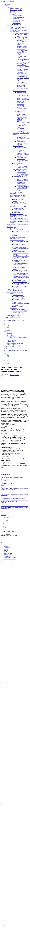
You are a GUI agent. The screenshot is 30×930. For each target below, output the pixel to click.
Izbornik (6, 5)
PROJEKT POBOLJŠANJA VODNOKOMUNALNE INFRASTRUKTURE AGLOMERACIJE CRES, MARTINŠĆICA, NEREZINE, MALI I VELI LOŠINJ (23, 125)
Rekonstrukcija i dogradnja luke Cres (22, 49)
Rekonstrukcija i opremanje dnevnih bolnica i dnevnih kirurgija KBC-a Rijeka (22, 173)
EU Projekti (7, 551)
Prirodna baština (17, 190)
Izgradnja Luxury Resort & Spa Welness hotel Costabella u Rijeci (21, 257)
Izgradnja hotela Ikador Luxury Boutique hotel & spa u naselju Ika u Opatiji (21, 277)
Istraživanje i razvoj (18, 146)
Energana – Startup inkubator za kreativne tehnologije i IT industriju (22, 149)
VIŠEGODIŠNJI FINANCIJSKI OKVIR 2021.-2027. (18, 28)
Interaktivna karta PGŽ (13, 315)
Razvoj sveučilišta (18, 163)
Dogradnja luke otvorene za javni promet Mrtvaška (23, 43)
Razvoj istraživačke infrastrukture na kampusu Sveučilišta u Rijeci (22, 160)
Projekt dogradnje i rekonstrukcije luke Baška (21, 56)
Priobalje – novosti (18, 295)
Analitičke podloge (18, 212)
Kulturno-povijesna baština (20, 176)
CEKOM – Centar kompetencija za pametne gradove (23, 154)
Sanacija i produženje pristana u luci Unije (22, 46)
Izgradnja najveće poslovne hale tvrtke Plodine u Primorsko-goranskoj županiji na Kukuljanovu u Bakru (20, 272)
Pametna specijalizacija (16, 290)
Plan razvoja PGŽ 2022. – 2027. (18, 206)
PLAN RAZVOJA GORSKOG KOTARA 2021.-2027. (18, 216)
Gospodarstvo (16, 23)
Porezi (15, 235)
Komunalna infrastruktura (19, 91)
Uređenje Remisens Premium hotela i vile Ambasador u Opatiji (20, 267)
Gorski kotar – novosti (19, 309)
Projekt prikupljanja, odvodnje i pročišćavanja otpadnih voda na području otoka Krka (23, 100)
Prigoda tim (7, 547)
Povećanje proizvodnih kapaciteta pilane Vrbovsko (20, 281)
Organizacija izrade (18, 199)
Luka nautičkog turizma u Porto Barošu (19, 245)
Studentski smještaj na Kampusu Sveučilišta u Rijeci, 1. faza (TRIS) (22, 166)
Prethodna (6, 517)
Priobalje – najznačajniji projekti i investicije (19, 297)
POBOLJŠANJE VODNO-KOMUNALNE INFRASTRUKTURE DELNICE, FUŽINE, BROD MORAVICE (22, 115)
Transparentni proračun (16, 10)
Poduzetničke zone (15, 238)
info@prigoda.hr (5, 527)
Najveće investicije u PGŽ (17, 240)
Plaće (14, 234)
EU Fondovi (10, 26)
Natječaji (6, 550)
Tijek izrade (16, 211)
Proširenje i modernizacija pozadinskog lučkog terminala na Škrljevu (21, 249)
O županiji (13, 14)
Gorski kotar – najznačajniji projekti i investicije (20, 311)
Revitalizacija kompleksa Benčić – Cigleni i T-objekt (23, 188)
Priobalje (12, 293)
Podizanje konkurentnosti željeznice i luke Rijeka (22, 82)
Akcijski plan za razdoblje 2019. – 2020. (20, 204)
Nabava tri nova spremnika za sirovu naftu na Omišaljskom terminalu (20, 253)
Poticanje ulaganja (11, 227)
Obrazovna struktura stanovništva (18, 20)
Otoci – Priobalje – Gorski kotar (15, 292)
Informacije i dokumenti (16, 8)
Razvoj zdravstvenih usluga (20, 169)
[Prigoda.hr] (7, 1)
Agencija (9, 7)
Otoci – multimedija (18, 306)
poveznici (22, 463)
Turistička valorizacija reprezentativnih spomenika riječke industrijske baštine (22, 183)
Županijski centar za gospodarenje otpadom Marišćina (22, 143)
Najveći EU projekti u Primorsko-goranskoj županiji (18, 30)
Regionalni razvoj (11, 193)
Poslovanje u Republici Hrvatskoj (18, 230)
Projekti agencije (14, 13)
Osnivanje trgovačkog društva (21, 231)
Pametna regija (10, 289)
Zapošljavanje (16, 232)
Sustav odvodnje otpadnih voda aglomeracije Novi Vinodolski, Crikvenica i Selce (23, 106)
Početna (6, 546)
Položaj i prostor (17, 15)
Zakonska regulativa (18, 202)
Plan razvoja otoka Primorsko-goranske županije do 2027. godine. (19, 219)
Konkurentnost (17, 24)
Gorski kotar (13, 308)
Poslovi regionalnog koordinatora (18, 195)
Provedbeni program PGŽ (16, 214)
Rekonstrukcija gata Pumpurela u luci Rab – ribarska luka (23, 39)
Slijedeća (6, 520)
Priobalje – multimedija (19, 299)
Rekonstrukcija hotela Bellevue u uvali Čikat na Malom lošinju (21, 284)
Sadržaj (15, 201)
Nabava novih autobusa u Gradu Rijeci (23, 59)
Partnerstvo (13, 11)
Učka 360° (19, 192)
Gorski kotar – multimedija (20, 313)
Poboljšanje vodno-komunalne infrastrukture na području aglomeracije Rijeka (23, 94)
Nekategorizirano (14, 375)
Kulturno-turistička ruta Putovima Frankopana (22, 178)
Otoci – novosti (17, 302)
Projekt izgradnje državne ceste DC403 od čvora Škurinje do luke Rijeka (23, 87)
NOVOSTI (3, 515)
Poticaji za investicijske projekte (18, 237)
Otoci (11, 300)
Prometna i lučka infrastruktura (21, 33)
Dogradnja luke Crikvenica (20, 52)
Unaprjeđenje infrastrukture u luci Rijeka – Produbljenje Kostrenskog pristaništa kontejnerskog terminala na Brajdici (23, 75)
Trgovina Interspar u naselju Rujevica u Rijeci (20, 263)
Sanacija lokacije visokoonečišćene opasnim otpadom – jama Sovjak (23, 138)
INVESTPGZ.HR (15, 228)
